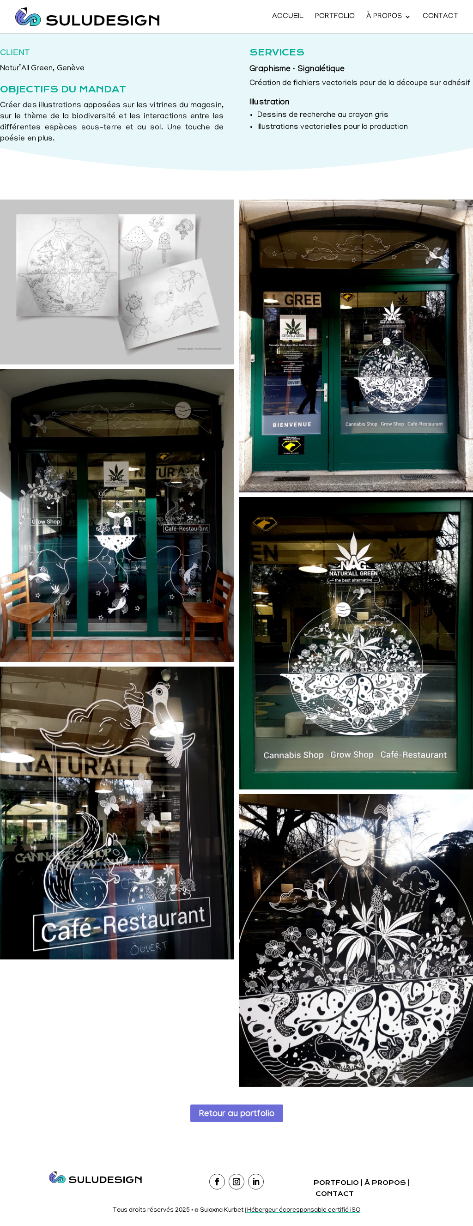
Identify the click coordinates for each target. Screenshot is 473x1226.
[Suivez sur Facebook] (217, 1182)
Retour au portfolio (236, 1115)
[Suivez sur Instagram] (236, 1182)
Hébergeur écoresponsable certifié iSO (303, 1210)
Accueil (287, 17)
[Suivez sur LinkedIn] (256, 1182)
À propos (384, 17)
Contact (440, 17)
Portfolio (335, 17)
